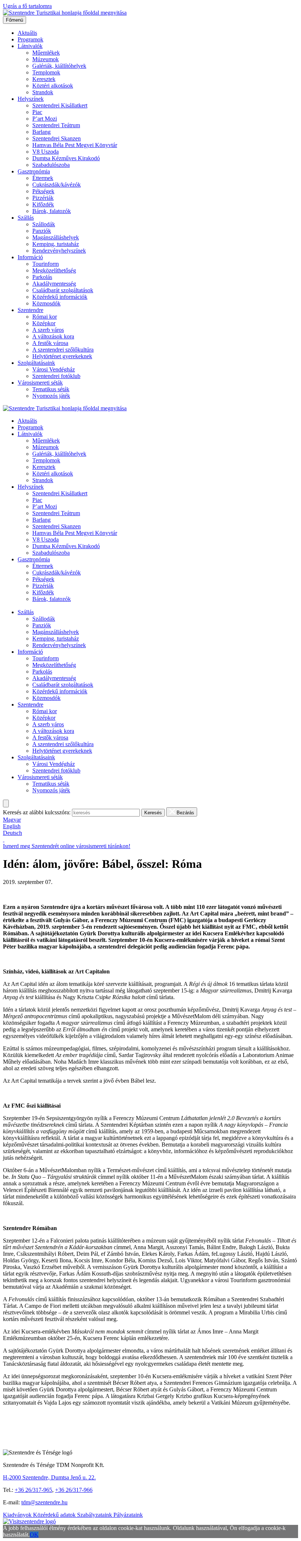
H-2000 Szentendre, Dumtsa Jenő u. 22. (49, 1477)
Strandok (42, 92)
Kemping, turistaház (55, 244)
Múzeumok (45, 59)
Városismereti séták (40, 382)
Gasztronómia (34, 171)
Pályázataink (128, 1515)
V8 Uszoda (45, 151)
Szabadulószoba (51, 165)
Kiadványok (18, 1515)
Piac (37, 112)
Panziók (41, 231)
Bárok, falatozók (51, 211)
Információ (30, 257)
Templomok (46, 72)
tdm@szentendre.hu (44, 1502)
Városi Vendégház (53, 369)
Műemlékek (46, 52)
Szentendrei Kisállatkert (59, 105)
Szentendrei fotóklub (56, 376)
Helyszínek (31, 99)
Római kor (44, 316)
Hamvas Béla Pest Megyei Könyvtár (74, 145)
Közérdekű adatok (55, 1515)
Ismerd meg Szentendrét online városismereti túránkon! (66, 846)
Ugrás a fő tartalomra (27, 6)
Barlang (41, 132)
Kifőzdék (43, 204)
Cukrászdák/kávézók (56, 184)
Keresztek (43, 79)
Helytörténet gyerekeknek (62, 356)
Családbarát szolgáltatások (62, 290)
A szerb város (48, 330)
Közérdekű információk (59, 297)
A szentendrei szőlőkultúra (63, 349)
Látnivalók (30, 46)
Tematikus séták (50, 389)
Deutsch (12, 833)
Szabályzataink (95, 1515)
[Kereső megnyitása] (6, 803)
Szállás (26, 217)
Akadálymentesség (54, 283)
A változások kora (53, 336)
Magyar (12, 820)
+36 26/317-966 (74, 1490)
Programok (30, 39)
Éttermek (42, 178)
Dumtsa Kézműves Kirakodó (66, 158)
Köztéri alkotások (52, 85)
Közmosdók (46, 303)
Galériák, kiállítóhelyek (59, 66)
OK (34, 1534)
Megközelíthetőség (54, 270)
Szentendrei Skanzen (56, 138)
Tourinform (45, 264)
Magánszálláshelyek (55, 237)
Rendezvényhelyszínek (59, 250)
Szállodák (43, 224)
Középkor (43, 323)
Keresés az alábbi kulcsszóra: (36, 812)
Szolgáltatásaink (36, 363)
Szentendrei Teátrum (56, 125)
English (12, 826)
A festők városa (50, 343)
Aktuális (27, 33)
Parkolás (42, 277)
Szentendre (30, 310)
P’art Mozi (44, 118)
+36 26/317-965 (33, 1490)
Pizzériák (43, 198)
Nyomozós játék (51, 396)
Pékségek (43, 191)
